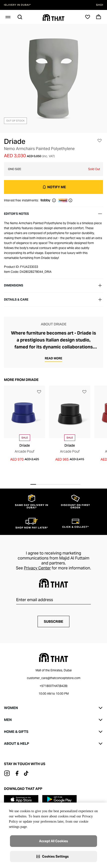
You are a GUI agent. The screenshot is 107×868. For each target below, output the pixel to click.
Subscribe (53, 621)
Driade (14, 141)
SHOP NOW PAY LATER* (53, 5)
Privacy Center (37, 568)
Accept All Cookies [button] (53, 841)
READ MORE (53, 358)
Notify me (56, 187)
